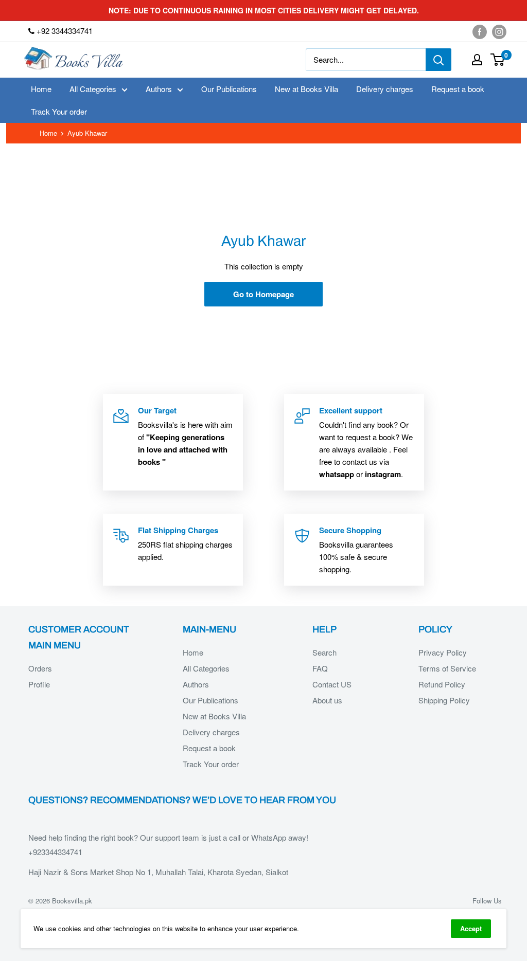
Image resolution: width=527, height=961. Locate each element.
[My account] (477, 59)
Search (324, 652)
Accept (471, 928)
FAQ (320, 668)
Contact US (332, 684)
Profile (39, 684)
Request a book (457, 88)
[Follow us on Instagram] (499, 31)
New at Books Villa (306, 88)
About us (327, 700)
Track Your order (59, 111)
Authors (159, 88)
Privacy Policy (442, 652)
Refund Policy (441, 684)
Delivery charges (384, 88)
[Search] (438, 59)
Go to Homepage (263, 294)
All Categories (92, 88)
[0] (497, 59)
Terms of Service (447, 668)
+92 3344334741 (63, 30)
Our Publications (229, 88)
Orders (40, 668)
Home (41, 88)
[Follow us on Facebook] (479, 31)
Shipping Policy (444, 700)
